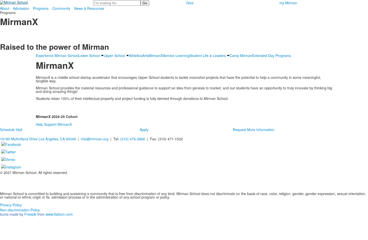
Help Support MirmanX (54, 124)
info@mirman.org (94, 138)
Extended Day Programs (271, 55)
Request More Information (253, 129)
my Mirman (288, 2)
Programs (41, 8)
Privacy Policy (11, 204)
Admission (21, 8)
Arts (145, 55)
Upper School (114, 55)
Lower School (89, 55)
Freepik (30, 214)
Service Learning (176, 55)
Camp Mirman (241, 55)
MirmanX (155, 55)
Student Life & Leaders (208, 55)
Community (61, 8)
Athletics (135, 55)
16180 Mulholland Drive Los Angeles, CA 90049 (38, 138)
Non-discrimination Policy (20, 209)
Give (190, 2)
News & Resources (89, 8)
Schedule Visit (11, 129)
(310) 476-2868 (132, 138)
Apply (144, 129)
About (4, 8)
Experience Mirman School (57, 55)
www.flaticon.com (59, 214)
